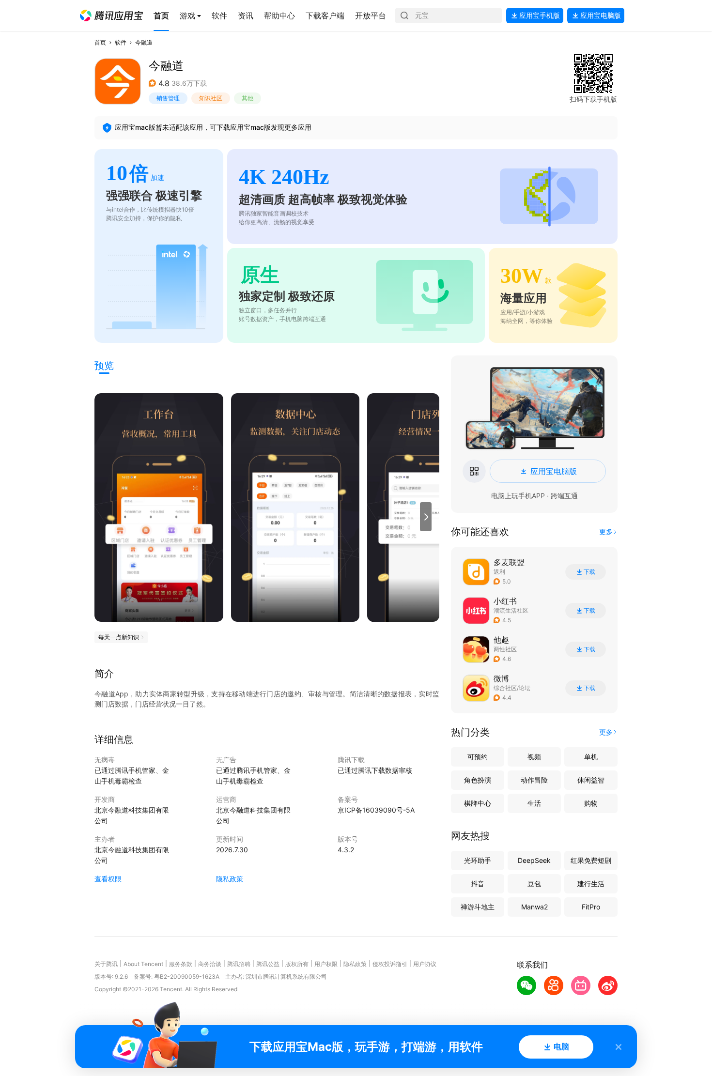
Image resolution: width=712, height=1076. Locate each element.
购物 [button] (591, 803)
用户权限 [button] (326, 964)
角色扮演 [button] (477, 780)
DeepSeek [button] (534, 860)
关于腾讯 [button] (106, 964)
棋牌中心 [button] (477, 803)
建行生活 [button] (590, 883)
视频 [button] (534, 757)
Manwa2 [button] (534, 907)
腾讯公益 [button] (267, 964)
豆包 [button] (534, 883)
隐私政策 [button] (229, 879)
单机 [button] (591, 757)
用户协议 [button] (424, 964)
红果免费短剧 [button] (591, 860)
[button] (111, 15)
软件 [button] (120, 42)
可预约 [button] (477, 757)
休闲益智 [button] (590, 780)
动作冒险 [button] (534, 780)
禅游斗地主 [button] (478, 907)
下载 (589, 572)
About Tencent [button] (143, 964)
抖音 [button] (477, 883)
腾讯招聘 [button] (238, 964)
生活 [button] (534, 803)
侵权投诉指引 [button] (389, 964)
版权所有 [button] (297, 964)
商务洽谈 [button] (209, 964)
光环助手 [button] (477, 860)
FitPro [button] (591, 907)
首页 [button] (100, 42)
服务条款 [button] (180, 964)
